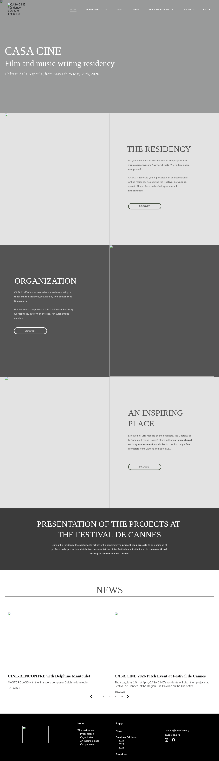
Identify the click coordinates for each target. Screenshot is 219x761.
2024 (121, 744)
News (119, 731)
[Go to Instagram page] (168, 740)
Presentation (86, 733)
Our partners (87, 744)
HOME (73, 9)
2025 (121, 740)
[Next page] (128, 697)
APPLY (120, 9)
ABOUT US (189, 9)
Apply (119, 723)
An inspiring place (88, 740)
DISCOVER (145, 206)
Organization (86, 737)
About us (121, 754)
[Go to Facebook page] (173, 740)
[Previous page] (91, 697)
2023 (121, 747)
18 (122, 697)
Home (81, 723)
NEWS (136, 9)
